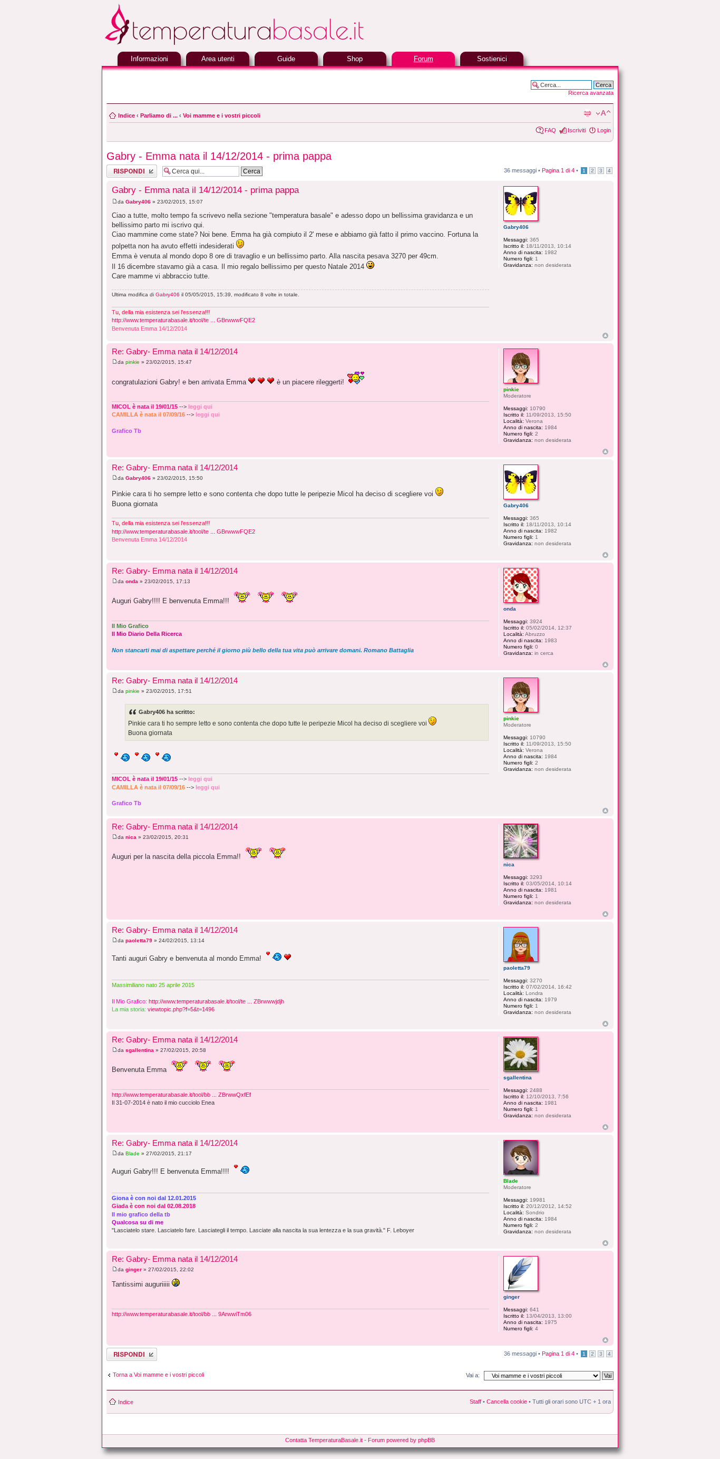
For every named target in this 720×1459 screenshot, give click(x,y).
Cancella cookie (507, 1401)
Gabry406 (138, 202)
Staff (475, 1401)
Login (604, 130)
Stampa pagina (587, 113)
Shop (355, 59)
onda (131, 581)
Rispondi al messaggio (120, 171)
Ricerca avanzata (591, 93)
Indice (126, 115)
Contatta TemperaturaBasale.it (324, 1440)
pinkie (132, 362)
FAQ (550, 130)
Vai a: (473, 1375)
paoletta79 (138, 940)
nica (131, 837)
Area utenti (218, 59)
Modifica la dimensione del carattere (603, 113)
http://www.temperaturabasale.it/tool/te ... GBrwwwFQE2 (183, 320)
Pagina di (558, 170)
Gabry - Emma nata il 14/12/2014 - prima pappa (219, 156)
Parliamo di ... (159, 115)
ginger (133, 1269)
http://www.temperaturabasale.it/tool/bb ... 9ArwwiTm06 (181, 1314)
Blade (132, 1153)
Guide (286, 59)
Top (605, 336)
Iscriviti (577, 130)
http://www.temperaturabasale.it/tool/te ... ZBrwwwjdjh (216, 1001)
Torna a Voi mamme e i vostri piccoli (158, 1374)
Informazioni (149, 59)
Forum (423, 59)
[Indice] (260, 43)
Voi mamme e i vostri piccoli (221, 115)
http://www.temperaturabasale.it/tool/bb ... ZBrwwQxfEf (181, 1094)
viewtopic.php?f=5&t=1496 (181, 1009)
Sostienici (492, 59)
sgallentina (139, 1050)
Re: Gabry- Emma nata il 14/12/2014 (175, 351)
